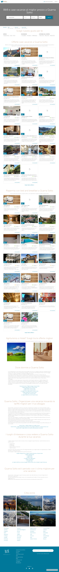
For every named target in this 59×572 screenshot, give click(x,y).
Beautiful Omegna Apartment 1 (44, 155)
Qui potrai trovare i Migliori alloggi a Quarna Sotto (29, 386)
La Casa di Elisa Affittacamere (27, 303)
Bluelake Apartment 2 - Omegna (9, 155)
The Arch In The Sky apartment (27, 96)
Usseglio (5, 537)
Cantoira (45, 537)
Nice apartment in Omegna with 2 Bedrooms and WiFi (48, 57)
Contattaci (18, 561)
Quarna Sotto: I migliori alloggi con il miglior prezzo (29, 425)
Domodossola (33, 529)
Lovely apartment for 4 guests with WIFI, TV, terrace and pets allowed (34, 155)
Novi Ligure (19, 535)
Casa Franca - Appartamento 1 (44, 116)
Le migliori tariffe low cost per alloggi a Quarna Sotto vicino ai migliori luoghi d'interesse (29, 462)
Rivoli (5, 532)
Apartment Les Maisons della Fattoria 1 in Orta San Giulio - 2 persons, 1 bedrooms (36, 135)
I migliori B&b (29, 455)
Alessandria (45, 532)
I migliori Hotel (29, 457)
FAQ (17, 555)
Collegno (6, 535)
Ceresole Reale (46, 528)
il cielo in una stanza (25, 322)
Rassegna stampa (19, 557)
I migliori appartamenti (29, 454)
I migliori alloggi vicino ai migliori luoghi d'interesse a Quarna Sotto (29, 453)
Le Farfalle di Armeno (43, 283)
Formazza (6, 540)
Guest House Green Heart (43, 205)
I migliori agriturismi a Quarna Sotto (29, 392)
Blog (17, 558)
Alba (31, 537)
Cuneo (18, 532)
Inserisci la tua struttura (20, 549)
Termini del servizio (20, 554)
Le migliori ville (29, 460)
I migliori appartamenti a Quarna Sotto (29, 387)
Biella (44, 531)
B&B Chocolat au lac (25, 283)
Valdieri (18, 534)
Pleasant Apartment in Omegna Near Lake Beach (12, 96)
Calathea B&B (24, 244)
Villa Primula (24, 57)
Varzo (44, 534)
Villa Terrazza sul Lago (25, 205)
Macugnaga (6, 528)
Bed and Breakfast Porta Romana (45, 244)
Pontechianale (46, 535)
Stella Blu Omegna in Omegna (27, 116)
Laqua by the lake (42, 96)
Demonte (19, 537)
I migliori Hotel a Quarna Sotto (29, 389)
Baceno (44, 538)
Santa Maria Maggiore (21, 529)
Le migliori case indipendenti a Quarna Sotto (29, 391)
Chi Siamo (18, 551)
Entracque (6, 538)
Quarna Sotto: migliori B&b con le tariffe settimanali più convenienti (29, 428)
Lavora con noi (19, 559)
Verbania (5, 529)
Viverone (32, 535)
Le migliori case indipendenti (29, 458)
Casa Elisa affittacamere (8, 322)
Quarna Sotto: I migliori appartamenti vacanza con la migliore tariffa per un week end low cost (29, 426)
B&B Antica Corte (42, 303)
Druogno (19, 538)
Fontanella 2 (6, 57)
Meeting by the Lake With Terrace (27, 77)
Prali (31, 534)
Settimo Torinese (33, 538)
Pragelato (6, 531)
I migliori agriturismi (29, 459)
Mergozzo (6, 534)
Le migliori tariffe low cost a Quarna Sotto (29, 394)
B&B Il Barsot (6, 244)
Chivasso (45, 529)
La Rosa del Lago (7, 116)
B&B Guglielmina (7, 205)
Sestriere (19, 528)
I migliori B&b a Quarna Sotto (29, 388)
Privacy (17, 552)
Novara (18, 531)
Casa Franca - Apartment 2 (8, 135)
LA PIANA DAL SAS (7, 303)
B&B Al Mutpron (6, 283)
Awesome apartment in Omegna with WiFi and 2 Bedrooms (14, 77)
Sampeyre (32, 531)
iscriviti (51, 550)
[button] (26, 568)
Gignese (18, 540)
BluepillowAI (18, 562)
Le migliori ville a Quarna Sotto (29, 393)
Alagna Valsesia (33, 528)
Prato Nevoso (33, 532)
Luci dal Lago (41, 77)
